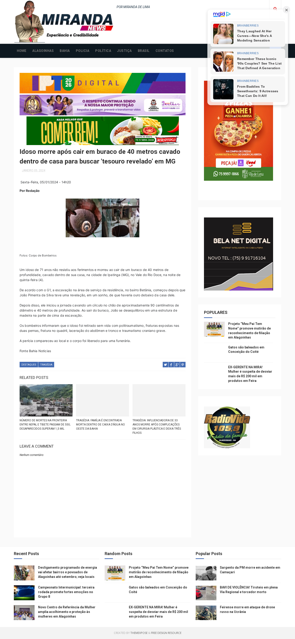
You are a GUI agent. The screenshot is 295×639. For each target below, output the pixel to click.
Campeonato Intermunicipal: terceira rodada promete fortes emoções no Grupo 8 (66, 592)
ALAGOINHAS (43, 51)
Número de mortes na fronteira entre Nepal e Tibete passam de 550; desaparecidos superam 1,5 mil (45, 424)
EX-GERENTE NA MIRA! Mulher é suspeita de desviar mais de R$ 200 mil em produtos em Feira (158, 611)
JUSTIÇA (124, 51)
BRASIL (144, 51)
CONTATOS (165, 51)
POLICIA (82, 51)
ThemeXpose (139, 633)
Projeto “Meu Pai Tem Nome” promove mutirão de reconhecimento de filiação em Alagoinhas (159, 572)
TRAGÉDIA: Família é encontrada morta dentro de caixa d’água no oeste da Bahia (100, 424)
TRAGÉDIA (46, 364)
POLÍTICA (103, 51)
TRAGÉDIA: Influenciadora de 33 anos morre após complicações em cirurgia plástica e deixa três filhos (157, 426)
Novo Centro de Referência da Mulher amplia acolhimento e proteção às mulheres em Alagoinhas (66, 611)
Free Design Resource (166, 633)
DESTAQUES (28, 364)
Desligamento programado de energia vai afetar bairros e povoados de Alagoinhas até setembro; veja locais (67, 572)
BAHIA (65, 51)
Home (21, 51)
